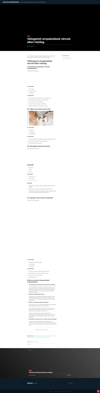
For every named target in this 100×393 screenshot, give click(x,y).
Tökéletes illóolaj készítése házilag (40, 372)
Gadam (30, 344)
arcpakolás (36, 341)
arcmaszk (32, 341)
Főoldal (21, 2)
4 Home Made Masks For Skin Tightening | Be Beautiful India (44, 335)
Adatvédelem (70, 391)
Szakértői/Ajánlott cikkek (31, 2)
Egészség (30, 370)
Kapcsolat (65, 391)
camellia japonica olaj (33, 180)
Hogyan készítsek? (11, 2)
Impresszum (51, 391)
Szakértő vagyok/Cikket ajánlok (41, 2)
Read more (68, 375)
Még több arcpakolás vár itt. (41, 329)
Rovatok (24, 2)
